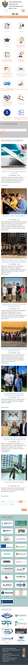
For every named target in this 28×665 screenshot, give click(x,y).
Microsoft (21, 558)
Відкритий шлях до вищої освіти (21, 118)
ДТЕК (21, 535)
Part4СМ (7, 627)
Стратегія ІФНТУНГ (21, 89)
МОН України (7, 527)
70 (10, 130)
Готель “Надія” (7, 573)
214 (25, 501)
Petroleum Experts (7, 605)
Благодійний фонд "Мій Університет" (7, 103)
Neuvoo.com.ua (7, 558)
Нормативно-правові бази (7, 60)
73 (19, 130)
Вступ (7, 31)
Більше (24, 510)
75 (25, 130)
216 (6, 504)
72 (16, 130)
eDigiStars (7, 642)
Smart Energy (21, 573)
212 (17, 501)
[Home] (5, 4)
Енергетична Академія (21, 75)
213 (21, 502)
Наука (21, 31)
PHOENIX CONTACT (7, 566)
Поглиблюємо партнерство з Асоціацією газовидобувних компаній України (14, 395)
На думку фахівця (21, 60)
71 (13, 130)
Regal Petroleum (7, 581)
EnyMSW (7, 619)
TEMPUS (7, 550)
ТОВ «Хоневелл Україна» (21, 566)
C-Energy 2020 (21, 627)
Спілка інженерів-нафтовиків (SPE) (7, 89)
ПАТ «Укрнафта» (7, 535)
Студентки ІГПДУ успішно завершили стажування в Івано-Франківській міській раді (14, 439)
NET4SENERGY (21, 619)
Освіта (7, 46)
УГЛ (21, 527)
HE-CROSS (21, 642)
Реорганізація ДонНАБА (7, 118)
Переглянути (4, 185)
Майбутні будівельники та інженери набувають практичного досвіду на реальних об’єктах (14, 262)
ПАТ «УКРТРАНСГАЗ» (21, 542)
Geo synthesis (7, 542)
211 (14, 501)
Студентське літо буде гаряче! (14, 482)
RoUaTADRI (7, 635)
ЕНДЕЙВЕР (21, 581)
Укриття (21, 104)
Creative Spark (21, 635)
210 (10, 501)
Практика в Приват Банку (21, 550)
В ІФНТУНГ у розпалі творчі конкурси (14, 216)
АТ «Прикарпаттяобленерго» (21, 597)
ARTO (7, 589)
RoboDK (7, 596)
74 (22, 130)
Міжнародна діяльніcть (21, 46)
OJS (21, 589)
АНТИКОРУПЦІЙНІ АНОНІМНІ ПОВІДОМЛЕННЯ (7, 75)
